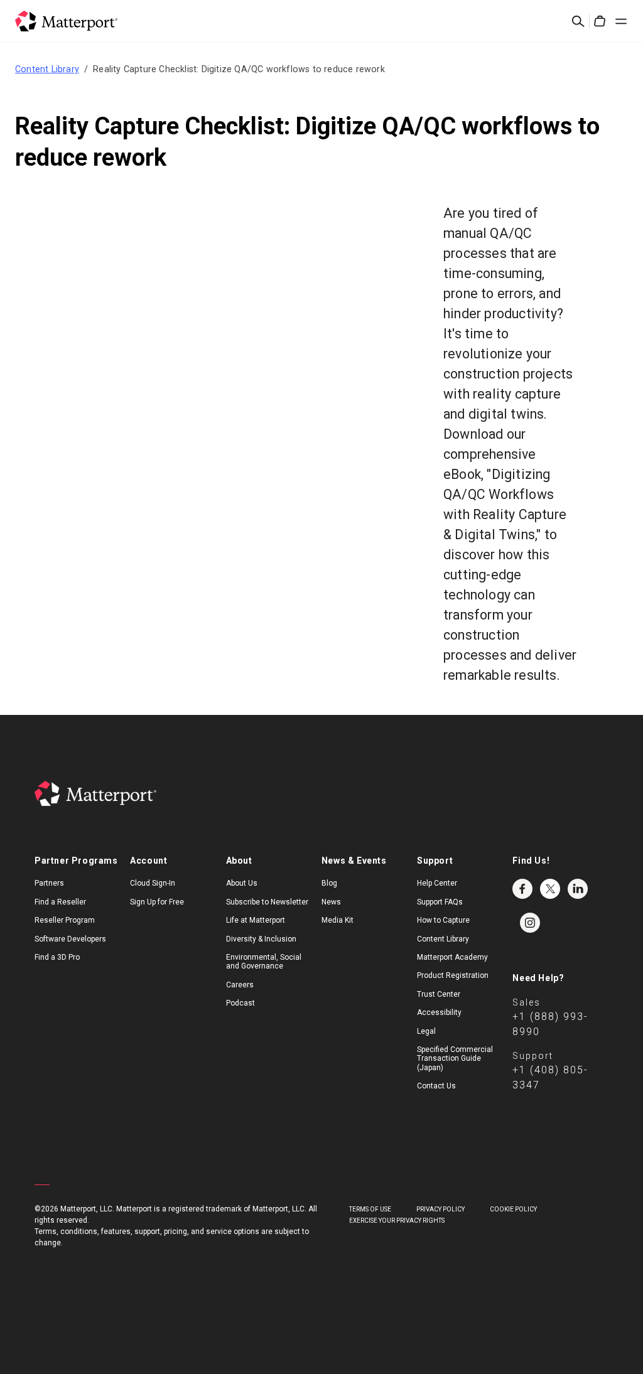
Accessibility (439, 1012)
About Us (241, 883)
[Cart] (600, 21)
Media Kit (338, 920)
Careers (240, 984)
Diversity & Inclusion (261, 939)
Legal (426, 1031)
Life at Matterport (255, 920)
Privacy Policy (440, 1209)
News (331, 902)
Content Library (47, 69)
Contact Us (436, 1085)
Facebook (522, 889)
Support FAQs (440, 902)
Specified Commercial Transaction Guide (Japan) (455, 1058)
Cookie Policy (513, 1209)
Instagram (530, 923)
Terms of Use (370, 1209)
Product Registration (453, 975)
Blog (329, 883)
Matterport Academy (452, 957)
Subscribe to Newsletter (267, 902)
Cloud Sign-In (152, 883)
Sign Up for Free (157, 902)
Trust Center (438, 994)
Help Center (437, 883)
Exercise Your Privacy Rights (397, 1220)
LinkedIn (578, 889)
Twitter (550, 889)
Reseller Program (65, 920)
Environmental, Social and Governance (263, 961)
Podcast (240, 1003)
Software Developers (70, 939)
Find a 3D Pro (57, 957)
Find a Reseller (60, 902)
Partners (49, 883)
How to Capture (443, 920)
